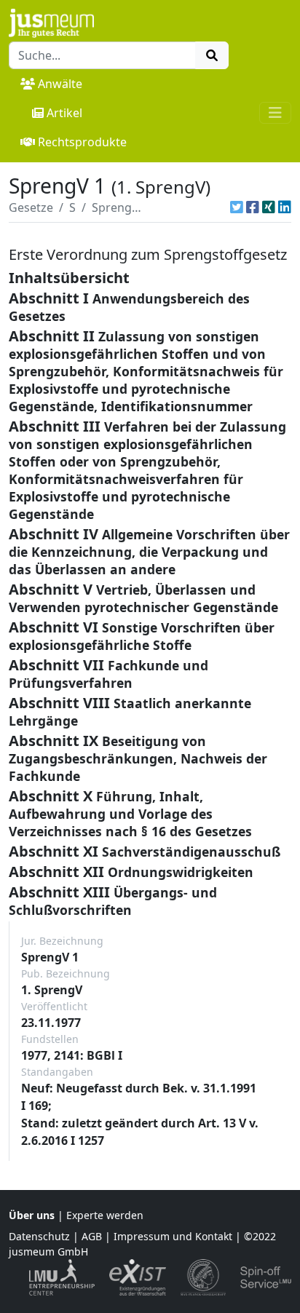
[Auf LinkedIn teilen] (284, 207)
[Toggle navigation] (275, 113)
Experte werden (104, 1215)
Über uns (32, 1215)
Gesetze (31, 207)
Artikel (64, 113)
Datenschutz (39, 1236)
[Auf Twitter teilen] (236, 207)
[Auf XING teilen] (268, 207)
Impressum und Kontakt (173, 1236)
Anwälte (60, 84)
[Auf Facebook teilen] (252, 207)
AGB (92, 1236)
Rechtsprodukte (82, 142)
